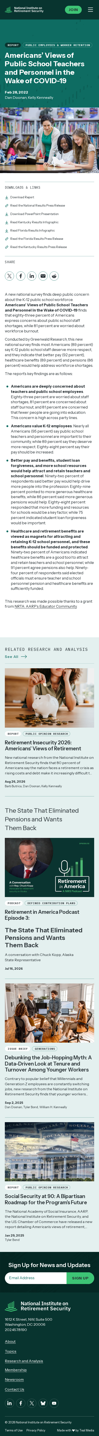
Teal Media (86, 1430)
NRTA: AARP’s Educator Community (46, 606)
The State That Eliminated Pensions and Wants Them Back (42, 819)
